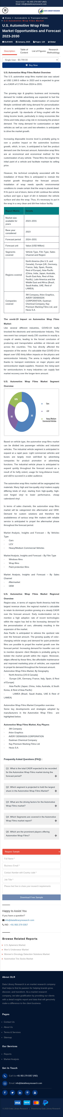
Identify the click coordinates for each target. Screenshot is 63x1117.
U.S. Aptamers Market (14, 945)
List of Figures (39, 51)
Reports (7, 1054)
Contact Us (9, 1022)
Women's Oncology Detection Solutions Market (27, 954)
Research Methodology (53, 51)
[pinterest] (27, 1092)
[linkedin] (20, 1092)
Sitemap (8, 1037)
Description (9, 51)
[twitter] (12, 1092)
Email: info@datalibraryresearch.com (31, 4)
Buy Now (33, 65)
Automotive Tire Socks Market (18, 958)
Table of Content (24, 51)
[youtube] (35, 1092)
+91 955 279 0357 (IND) (36, 2)
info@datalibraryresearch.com (19, 920)
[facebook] (5, 1092)
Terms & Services (12, 1032)
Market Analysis (11, 1059)
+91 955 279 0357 (18, 924)
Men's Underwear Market (16, 949)
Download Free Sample (31, 897)
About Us (8, 1027)
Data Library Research (51, 1109)
